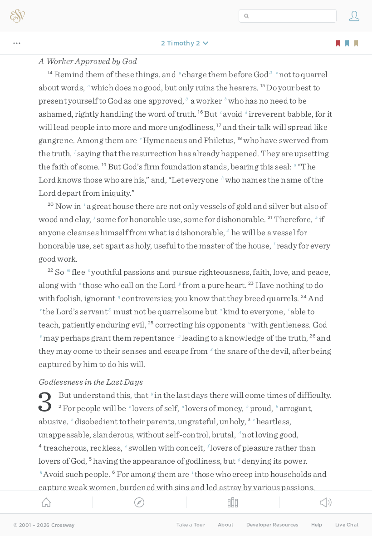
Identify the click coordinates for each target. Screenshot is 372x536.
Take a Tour (190, 525)
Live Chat (346, 525)
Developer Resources (272, 525)
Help (317, 525)
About (225, 525)
